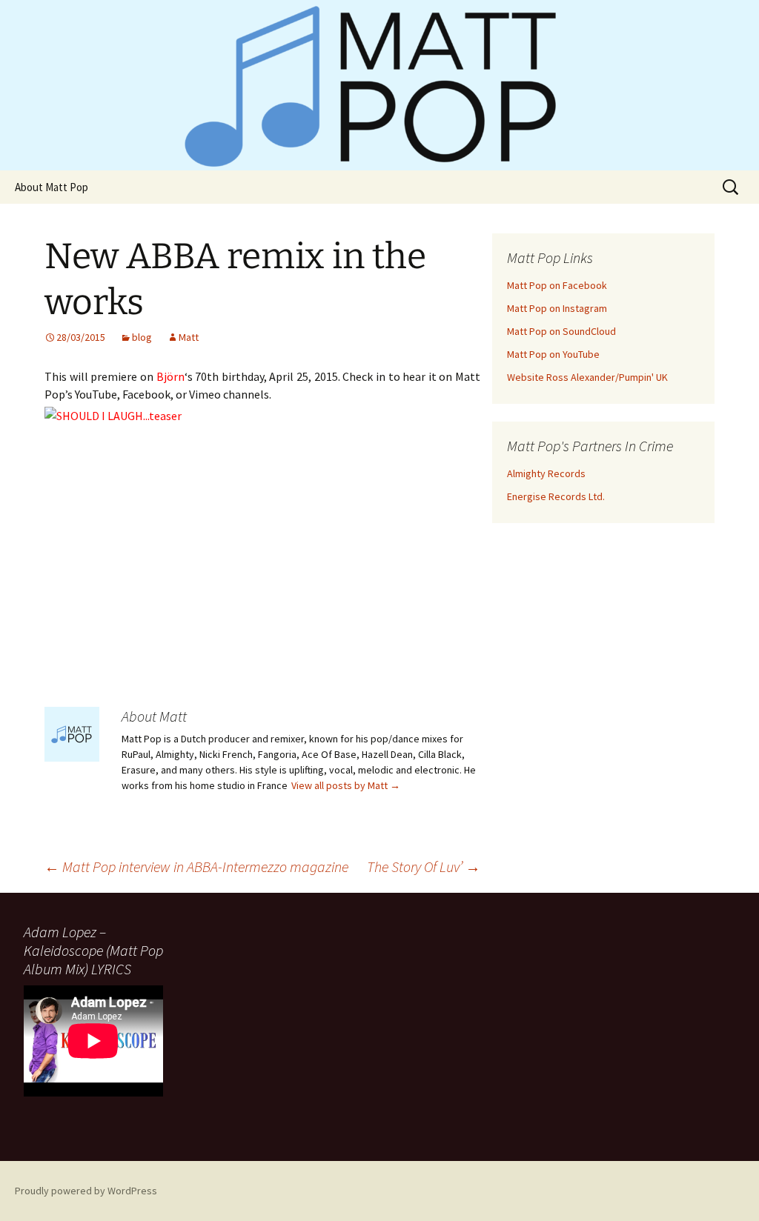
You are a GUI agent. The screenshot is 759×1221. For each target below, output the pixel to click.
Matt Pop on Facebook (557, 285)
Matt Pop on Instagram (557, 308)
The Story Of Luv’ (423, 866)
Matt (189, 337)
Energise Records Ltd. (556, 496)
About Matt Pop (51, 187)
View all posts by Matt (345, 785)
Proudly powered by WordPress (86, 1190)
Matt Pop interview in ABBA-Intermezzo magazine (196, 866)
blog (142, 337)
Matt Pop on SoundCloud (561, 331)
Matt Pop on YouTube (553, 354)
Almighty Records (546, 473)
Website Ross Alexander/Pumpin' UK (587, 377)
